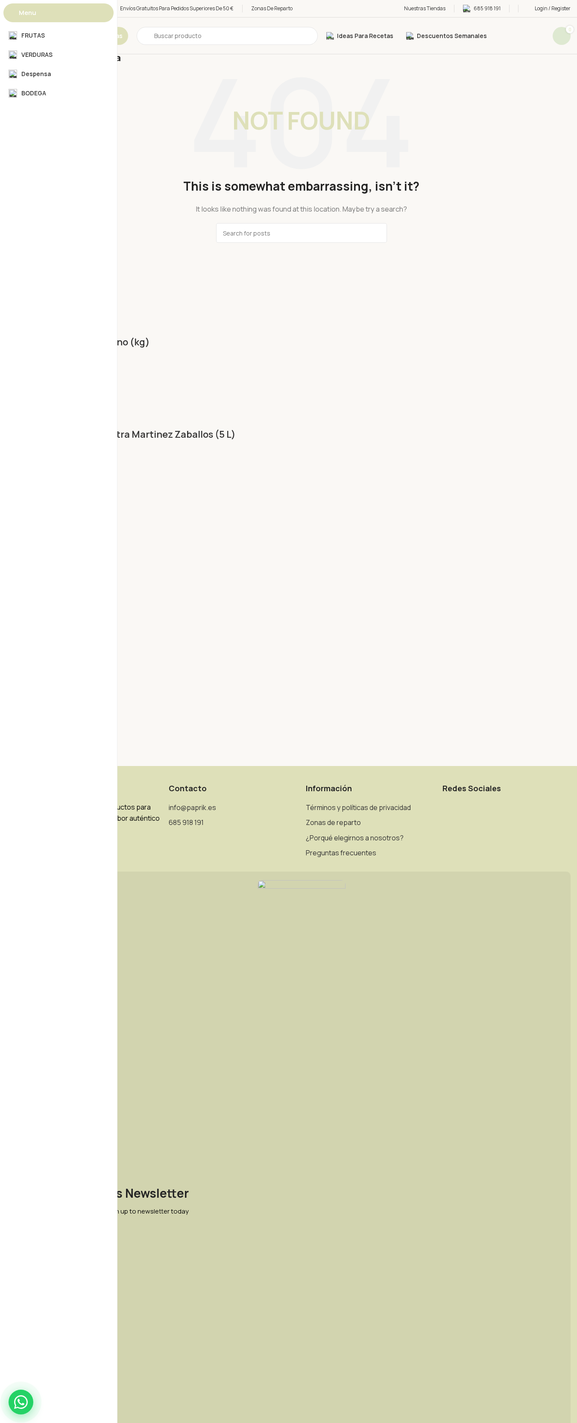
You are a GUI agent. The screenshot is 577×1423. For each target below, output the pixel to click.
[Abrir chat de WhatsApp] (21, 1402)
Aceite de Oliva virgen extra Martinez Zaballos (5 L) (121, 434)
